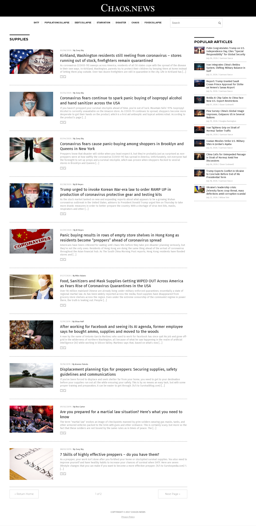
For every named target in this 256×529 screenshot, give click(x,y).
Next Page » (172, 494)
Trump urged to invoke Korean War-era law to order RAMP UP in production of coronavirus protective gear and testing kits (115, 192)
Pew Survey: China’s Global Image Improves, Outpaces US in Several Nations (225, 114)
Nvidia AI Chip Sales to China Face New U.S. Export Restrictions (224, 99)
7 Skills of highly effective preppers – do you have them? (109, 454)
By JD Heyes (78, 184)
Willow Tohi (224, 197)
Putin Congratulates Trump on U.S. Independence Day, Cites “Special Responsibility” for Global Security (225, 51)
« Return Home (24, 494)
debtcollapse (83, 22)
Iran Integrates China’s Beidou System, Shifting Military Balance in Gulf (225, 67)
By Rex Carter (79, 407)
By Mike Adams (79, 276)
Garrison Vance (226, 58)
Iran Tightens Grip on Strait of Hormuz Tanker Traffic (222, 129)
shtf (36, 22)
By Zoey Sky (78, 50)
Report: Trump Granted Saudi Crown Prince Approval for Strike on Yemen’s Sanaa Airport (224, 84)
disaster (121, 22)
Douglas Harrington (227, 121)
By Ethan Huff (78, 321)
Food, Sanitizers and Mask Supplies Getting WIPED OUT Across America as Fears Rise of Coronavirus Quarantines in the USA (121, 283)
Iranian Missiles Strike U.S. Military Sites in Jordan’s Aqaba (225, 143)
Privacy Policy (128, 517)
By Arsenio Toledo (80, 364)
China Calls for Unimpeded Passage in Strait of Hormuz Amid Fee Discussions (226, 157)
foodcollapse (153, 22)
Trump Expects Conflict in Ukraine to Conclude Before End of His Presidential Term (225, 174)
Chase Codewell (226, 105)
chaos (135, 22)
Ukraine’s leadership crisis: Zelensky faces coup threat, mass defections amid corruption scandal (226, 190)
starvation (103, 22)
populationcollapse (57, 22)
